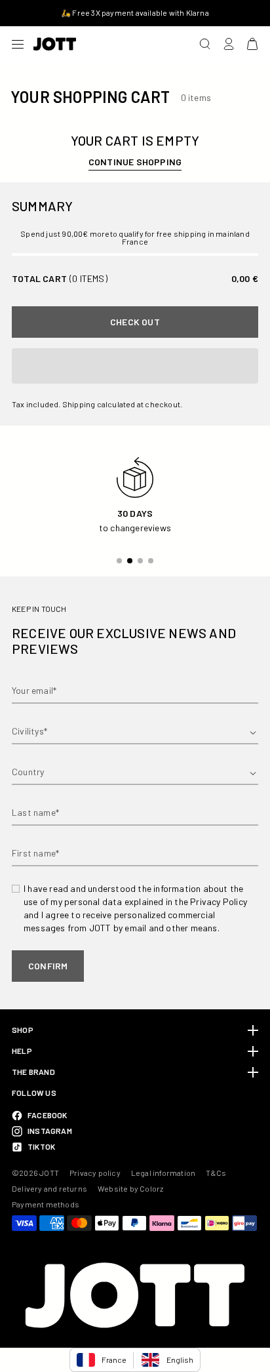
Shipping (79, 404)
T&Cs (216, 1172)
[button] (135, 366)
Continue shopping (135, 161)
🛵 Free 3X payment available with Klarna (135, 12)
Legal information (163, 1172)
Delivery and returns (49, 1188)
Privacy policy (95, 1172)
